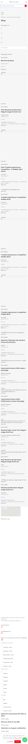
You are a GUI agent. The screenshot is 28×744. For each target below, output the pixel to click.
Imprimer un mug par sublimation (13, 728)
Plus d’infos (10, 741)
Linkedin (5, 684)
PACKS (7, 115)
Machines (3, 115)
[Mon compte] (26, 2)
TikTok (4, 692)
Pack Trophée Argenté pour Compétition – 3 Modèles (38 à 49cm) (11, 169)
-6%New (3, 332)
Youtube (5, 688)
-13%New (3, 189)
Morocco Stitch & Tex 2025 (10, 722)
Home (2, 12)
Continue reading (5, 718)
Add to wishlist (4, 57)
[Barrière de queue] (4, 54)
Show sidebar (4, 25)
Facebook (5, 673)
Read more (3, 69)
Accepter (17, 741)
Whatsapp (5, 677)
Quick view (10, 54)
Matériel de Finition (16, 435)
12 (1, 33)
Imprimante (8, 373)
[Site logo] (14, 1)
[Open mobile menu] (1, 2)
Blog (4, 699)
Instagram (5, 681)
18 (1, 37)
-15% (2, 479)
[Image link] (14, 566)
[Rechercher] (26, 6)
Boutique (5, 703)
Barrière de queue (7, 60)
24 (1, 42)
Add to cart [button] (3, 125)
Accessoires (3, 174)
